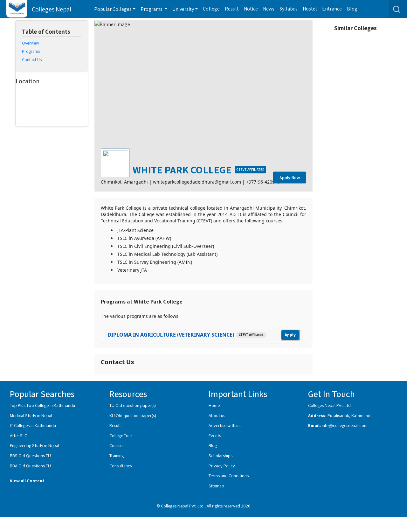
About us (217, 415)
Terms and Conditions (229, 475)
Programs (31, 51)
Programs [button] (152, 9)
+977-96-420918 (263, 182)
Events (215, 435)
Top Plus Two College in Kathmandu (42, 405)
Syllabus (288, 8)
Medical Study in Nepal (31, 415)
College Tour (120, 435)
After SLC (18, 435)
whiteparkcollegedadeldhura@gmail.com (197, 182)
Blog (352, 8)
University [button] (183, 9)
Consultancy (120, 466)
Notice (251, 8)
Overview (30, 43)
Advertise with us (224, 425)
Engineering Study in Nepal (34, 445)
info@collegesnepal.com (345, 425)
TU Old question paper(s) (132, 405)
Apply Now (289, 177)
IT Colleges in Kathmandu (33, 425)
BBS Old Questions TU (30, 455)
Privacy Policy (222, 466)
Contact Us (32, 59)
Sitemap (216, 486)
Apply (290, 335)
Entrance (332, 8)
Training (116, 455)
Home (214, 405)
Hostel (310, 8)
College (211, 8)
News (268, 8)
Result (232, 8)
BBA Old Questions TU (30, 466)
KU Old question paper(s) (132, 415)
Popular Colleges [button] (113, 9)
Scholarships (220, 455)
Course (115, 445)
